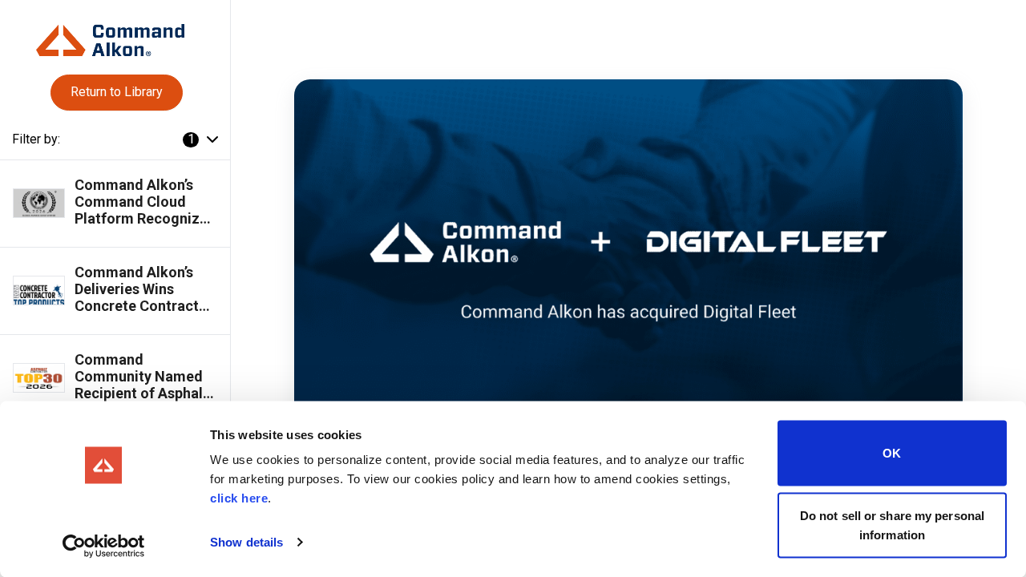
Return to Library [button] (117, 91)
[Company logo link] (114, 34)
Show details (246, 542)
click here (239, 498)
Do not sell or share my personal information (892, 524)
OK (892, 453)
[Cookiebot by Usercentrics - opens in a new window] (104, 546)
